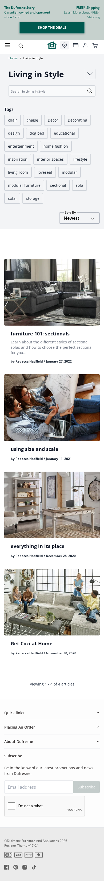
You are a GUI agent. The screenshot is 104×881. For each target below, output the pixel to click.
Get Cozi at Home (32, 643)
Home (13, 58)
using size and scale (34, 449)
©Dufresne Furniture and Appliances (31, 840)
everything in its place (38, 546)
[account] (85, 45)
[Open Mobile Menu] (7, 45)
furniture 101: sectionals (40, 333)
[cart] (95, 45)
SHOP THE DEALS (52, 27)
